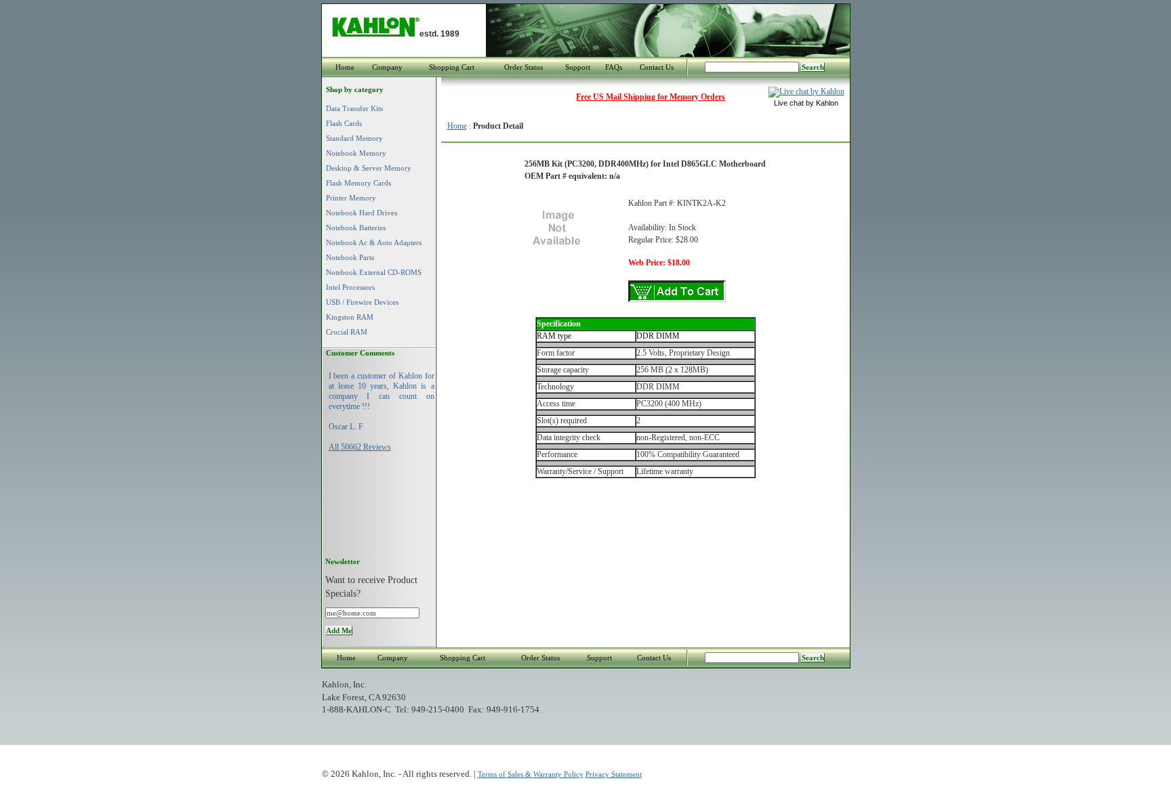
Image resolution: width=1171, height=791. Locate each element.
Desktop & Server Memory (368, 168)
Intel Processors (350, 287)
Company (387, 67)
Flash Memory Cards (358, 183)
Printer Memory (351, 198)
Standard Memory (354, 138)
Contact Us (657, 67)
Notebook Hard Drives (361, 213)
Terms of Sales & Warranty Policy (530, 774)
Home (344, 67)
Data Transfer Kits (354, 108)
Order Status (523, 67)
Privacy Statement (614, 774)
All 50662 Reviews (360, 447)
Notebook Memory (356, 153)
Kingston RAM (349, 317)
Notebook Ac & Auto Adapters (374, 242)
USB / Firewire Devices (362, 302)
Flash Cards (344, 123)
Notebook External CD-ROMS (374, 272)
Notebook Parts (350, 257)
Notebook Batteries (356, 227)
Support (577, 67)
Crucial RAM (346, 332)
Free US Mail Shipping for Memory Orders (650, 97)
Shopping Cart (451, 67)
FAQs (613, 67)
